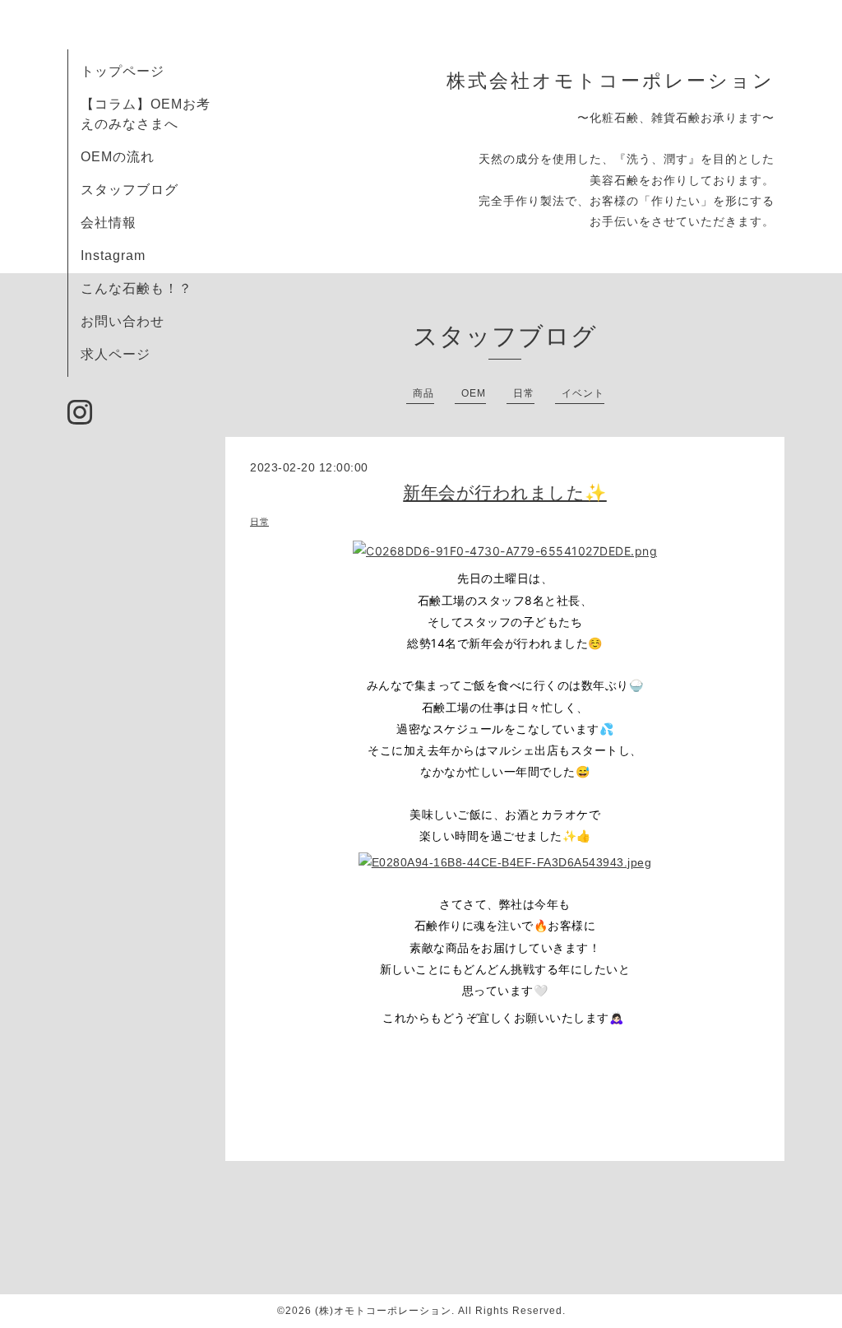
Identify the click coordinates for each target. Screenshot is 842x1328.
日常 (523, 393)
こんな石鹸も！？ (136, 288)
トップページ (122, 71)
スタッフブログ (129, 190)
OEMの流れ (118, 157)
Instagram (113, 255)
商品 (423, 393)
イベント (583, 393)
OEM (473, 393)
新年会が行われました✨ (505, 492)
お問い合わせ (122, 321)
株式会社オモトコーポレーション (610, 81)
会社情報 (108, 223)
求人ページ (115, 354)
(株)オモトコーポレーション (383, 1310)
